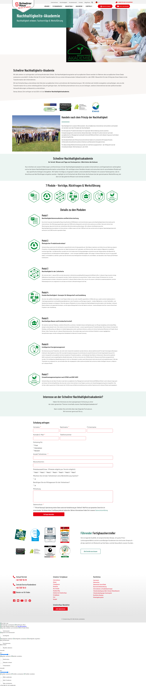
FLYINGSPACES (57, 6)
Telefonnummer (65, 435)
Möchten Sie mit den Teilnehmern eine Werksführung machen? (55, 476)
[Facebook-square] (14, 600)
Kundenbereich (73, 2)
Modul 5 (61, 472)
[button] (92, 2)
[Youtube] (22, 600)
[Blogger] (18, 600)
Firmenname (91, 427)
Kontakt (81, 2)
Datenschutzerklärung (101, 510)
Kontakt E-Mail (38, 435)
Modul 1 (36, 472)
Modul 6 (67, 472)
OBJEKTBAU (69, 6)
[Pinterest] (29, 600)
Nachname (64, 427)
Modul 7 (74, 472)
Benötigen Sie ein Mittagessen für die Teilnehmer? (51, 482)
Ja (35, 479)
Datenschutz (38, 504)
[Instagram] (26, 600)
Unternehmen (54, 2)
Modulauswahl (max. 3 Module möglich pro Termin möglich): (54, 469)
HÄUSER (46, 6)
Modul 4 (55, 472)
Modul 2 (42, 472)
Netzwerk (37, 451)
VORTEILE (89, 6)
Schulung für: (38, 442)
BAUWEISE (79, 6)
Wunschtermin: (38, 462)
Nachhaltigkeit (63, 2)
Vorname (36, 427)
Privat (36, 445)
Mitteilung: (37, 489)
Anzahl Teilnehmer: (40, 454)
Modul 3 (49, 472)
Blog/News (87, 2)
